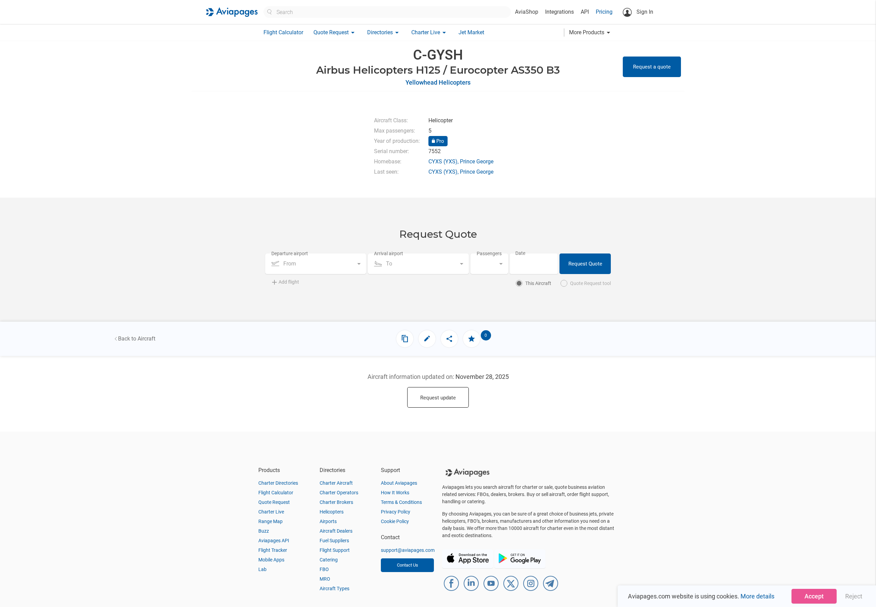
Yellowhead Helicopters (438, 82)
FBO (324, 569)
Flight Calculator (283, 32)
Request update (438, 398)
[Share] (449, 338)
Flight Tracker (272, 550)
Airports (328, 521)
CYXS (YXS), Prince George (460, 161)
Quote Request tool (590, 283)
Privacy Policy (395, 512)
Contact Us (407, 565)
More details (757, 596)
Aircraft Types (334, 588)
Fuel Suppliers (334, 540)
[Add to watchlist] (471, 338)
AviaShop (526, 12)
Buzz (263, 531)
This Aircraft (538, 283)
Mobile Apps (271, 559)
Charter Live (271, 512)
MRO (325, 579)
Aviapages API (273, 540)
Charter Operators (339, 492)
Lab (262, 569)
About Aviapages (399, 483)
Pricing (604, 12)
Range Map (270, 521)
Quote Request (274, 502)
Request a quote (652, 67)
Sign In (644, 12)
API (585, 12)
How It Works (395, 492)
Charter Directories (278, 483)
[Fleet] (404, 338)
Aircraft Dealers (336, 531)
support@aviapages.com (408, 550)
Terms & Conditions (401, 502)
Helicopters (332, 512)
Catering (329, 559)
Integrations (559, 12)
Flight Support (335, 550)
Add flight (289, 282)
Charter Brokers (336, 502)
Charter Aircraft (336, 483)
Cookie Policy (395, 521)
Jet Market (471, 32)
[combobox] (315, 263)
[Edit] (427, 338)
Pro (439, 141)
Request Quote (585, 264)
